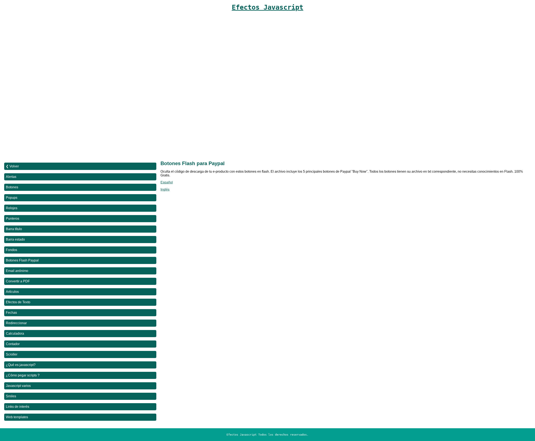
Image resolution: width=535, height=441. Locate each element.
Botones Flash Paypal (22, 260)
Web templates (17, 417)
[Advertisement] (129, 52)
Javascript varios (18, 385)
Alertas (11, 176)
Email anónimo (17, 271)
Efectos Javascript (267, 7)
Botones (12, 187)
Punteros (12, 218)
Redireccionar (16, 323)
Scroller (11, 354)
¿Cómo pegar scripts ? (22, 375)
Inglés (164, 189)
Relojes (11, 208)
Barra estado (15, 239)
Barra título (14, 229)
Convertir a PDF (18, 281)
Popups (11, 197)
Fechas (11, 312)
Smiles (11, 396)
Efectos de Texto (18, 302)
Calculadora (15, 333)
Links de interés (17, 406)
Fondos (11, 250)
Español (166, 182)
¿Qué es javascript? (21, 365)
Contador (13, 344)
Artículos (12, 291)
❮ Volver (12, 166)
